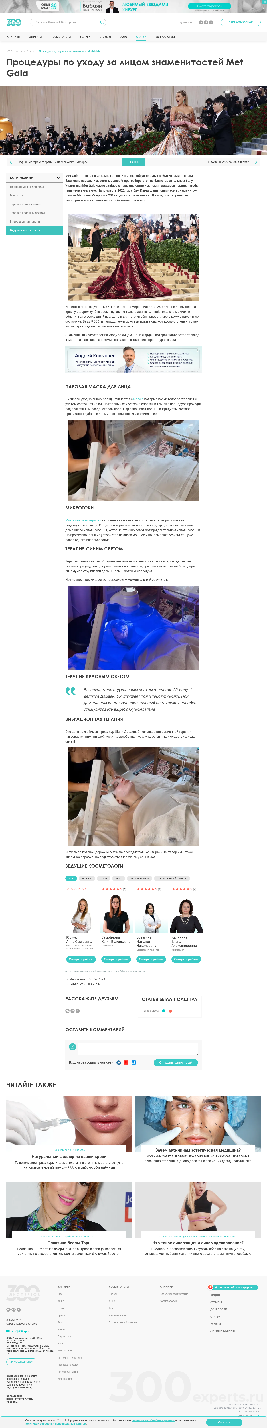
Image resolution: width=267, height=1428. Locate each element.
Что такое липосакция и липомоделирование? (198, 1242)
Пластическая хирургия (174, 1293)
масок (138, 399)
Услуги (85, 36)
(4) (194, 889)
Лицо (104, 878)
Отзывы (105, 36)
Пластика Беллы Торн (69, 1242)
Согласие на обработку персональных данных (237, 1408)
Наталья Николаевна (146, 941)
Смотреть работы (81, 959)
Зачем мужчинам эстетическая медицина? (198, 1150)
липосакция (200, 1236)
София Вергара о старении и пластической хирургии (53, 162)
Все (71, 878)
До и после (218, 1309)
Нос (60, 1293)
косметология (63, 1149)
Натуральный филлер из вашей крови (69, 1156)
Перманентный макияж (172, 878)
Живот (62, 1329)
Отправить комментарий (175, 1062)
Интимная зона (139, 878)
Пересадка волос (68, 1364)
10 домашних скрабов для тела (227, 162)
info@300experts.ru (23, 1331)
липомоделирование (223, 1236)
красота (80, 1149)
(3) (124, 889)
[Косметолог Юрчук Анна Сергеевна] (81, 909)
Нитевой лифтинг (68, 1371)
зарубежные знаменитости (80, 1236)
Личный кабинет (223, 1330)
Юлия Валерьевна (115, 939)
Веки (61, 1308)
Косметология (168, 1301)
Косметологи (60, 36)
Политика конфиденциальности (244, 1404)
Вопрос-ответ (165, 36)
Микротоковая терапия (83, 520)
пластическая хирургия (176, 1236)
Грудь (61, 1315)
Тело (118, 878)
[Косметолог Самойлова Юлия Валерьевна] (116, 909)
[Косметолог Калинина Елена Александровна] (186, 909)
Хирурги (35, 36)
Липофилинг (65, 1350)
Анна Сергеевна (79, 939)
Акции (215, 1295)
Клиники (13, 36)
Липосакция (65, 1378)
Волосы (87, 878)
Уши (60, 1343)
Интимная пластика (70, 1357)
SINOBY (257, 1415)
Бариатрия (64, 1336)
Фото (123, 36)
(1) (159, 889)
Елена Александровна (184, 941)
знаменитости (51, 1236)
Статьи (141, 36)
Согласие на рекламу (250, 1411)
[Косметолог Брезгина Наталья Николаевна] (151, 909)
